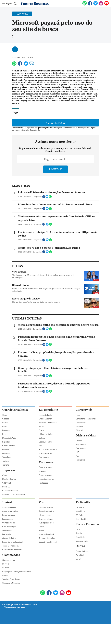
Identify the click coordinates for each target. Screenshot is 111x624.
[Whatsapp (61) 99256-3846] (84, 5)
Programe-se (81, 444)
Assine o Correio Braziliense (13, 494)
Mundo (5, 434)
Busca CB (6, 487)
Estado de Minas (82, 551)
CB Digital (6, 483)
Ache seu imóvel (9, 507)
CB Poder (79, 515)
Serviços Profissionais (11, 579)
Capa (4, 415)
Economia (6, 430)
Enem (41, 430)
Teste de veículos (46, 519)
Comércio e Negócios (11, 583)
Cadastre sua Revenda (48, 542)
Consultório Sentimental (86, 419)
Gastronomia (81, 422)
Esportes (6, 442)
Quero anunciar (8, 560)
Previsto (42, 471)
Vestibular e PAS (45, 442)
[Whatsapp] (14, 64)
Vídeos (42, 526)
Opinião (5, 449)
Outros (80, 546)
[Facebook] (90, 5)
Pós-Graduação (45, 453)
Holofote (6, 453)
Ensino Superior (45, 419)
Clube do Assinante (10, 490)
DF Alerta (80, 507)
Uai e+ (78, 559)
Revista (79, 533)
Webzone (79, 426)
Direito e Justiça (9, 479)
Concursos (46, 462)
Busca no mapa (8, 515)
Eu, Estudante (48, 409)
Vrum (42, 502)
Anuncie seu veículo (47, 511)
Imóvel (7, 502)
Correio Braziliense (15, 409)
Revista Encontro (87, 524)
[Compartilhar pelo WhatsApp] (50, 197)
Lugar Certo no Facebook (12, 542)
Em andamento (45, 475)
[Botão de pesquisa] (15, 3)
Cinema (79, 440)
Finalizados (43, 483)
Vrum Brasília (81, 519)
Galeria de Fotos (9, 538)
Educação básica (45, 415)
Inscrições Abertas (46, 479)
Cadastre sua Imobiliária (12, 550)
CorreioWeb (84, 409)
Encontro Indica (82, 541)
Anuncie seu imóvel (10, 511)
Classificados (11, 555)
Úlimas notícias (8, 523)
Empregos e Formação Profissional (16, 571)
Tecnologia (6, 457)
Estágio (42, 426)
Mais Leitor (80, 460)
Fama (78, 415)
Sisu (40, 446)
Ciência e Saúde (8, 446)
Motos (41, 530)
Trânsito (5, 465)
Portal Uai (80, 555)
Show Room (7, 530)
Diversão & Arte (9, 438)
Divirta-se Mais (86, 435)
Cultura (42, 438)
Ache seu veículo (46, 507)
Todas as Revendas (47, 538)
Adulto (5, 575)
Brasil (4, 426)
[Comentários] (31, 64)
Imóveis (5, 564)
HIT (77, 452)
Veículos (5, 568)
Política (5, 422)
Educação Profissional (48, 449)
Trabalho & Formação (48, 422)
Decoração (6, 534)
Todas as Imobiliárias (11, 546)
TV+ (77, 456)
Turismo (5, 461)
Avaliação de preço (46, 523)
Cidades (5, 419)
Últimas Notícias (45, 434)
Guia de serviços (9, 526)
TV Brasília (83, 502)
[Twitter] (26, 64)
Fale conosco (44, 457)
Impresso (8, 470)
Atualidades (80, 537)
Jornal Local (80, 511)
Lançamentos (7, 519)
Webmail (79, 430)
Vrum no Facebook (46, 534)
